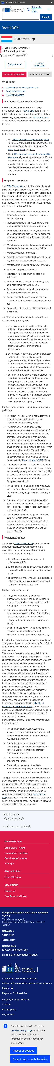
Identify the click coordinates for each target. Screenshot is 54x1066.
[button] (28, 9)
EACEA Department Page (15, 950)
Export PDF (16, 65)
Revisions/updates (15, 95)
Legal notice (8, 1014)
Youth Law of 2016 (23, 543)
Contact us (9, 891)
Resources (7, 988)
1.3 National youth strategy (53, 56)
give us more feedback (19, 826)
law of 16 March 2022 (33, 460)
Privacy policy (9, 1009)
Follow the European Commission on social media (27, 983)
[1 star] (6, 819)
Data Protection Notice (15, 896)
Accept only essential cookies (30, 1059)
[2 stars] (8, 819)
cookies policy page (21, 1030)
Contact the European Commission (19, 978)
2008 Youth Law (15, 186)
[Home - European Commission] (14, 9)
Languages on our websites (15, 999)
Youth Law (29, 111)
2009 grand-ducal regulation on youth (30, 139)
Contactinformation (39, 64)
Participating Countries (15, 858)
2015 (16, 149)
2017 (32, 149)
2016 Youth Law (40, 117)
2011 (10, 149)
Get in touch (8, 935)
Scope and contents (15, 91)
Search (46, 17)
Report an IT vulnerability (14, 993)
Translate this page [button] (36, 9)
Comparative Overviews (16, 853)
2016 (22, 149)
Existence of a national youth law (22, 87)
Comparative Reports (14, 848)
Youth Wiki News (12, 877)
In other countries (38, 74)
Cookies (6, 1004)
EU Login (9, 863)
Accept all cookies (23, 1050)
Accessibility (8, 940)
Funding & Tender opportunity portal (19, 955)
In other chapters (13, 74)
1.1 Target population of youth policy (1, 56)
